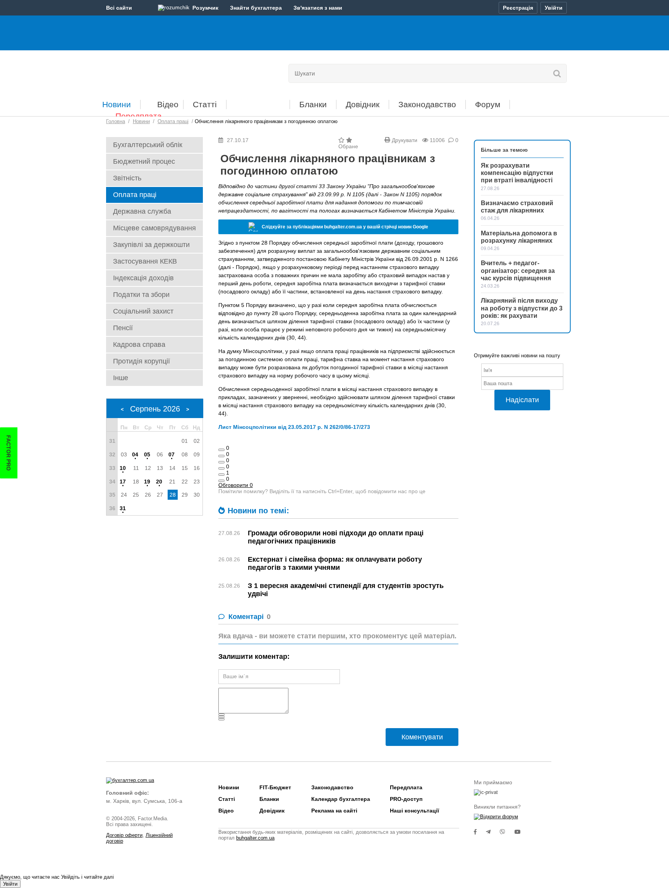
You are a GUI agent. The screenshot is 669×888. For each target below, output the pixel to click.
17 (123, 481)
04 (135, 454)
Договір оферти (124, 835)
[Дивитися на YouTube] (521, 832)
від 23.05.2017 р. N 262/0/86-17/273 (324, 427)
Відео (167, 104)
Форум (487, 104)
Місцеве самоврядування (154, 228)
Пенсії (123, 328)
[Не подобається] (221, 481)
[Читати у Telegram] (493, 832)
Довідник (362, 104)
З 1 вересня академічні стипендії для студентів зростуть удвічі (346, 590)
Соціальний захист (143, 311)
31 (123, 508)
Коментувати (422, 737)
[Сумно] (221, 468)
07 (171, 454)
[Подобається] (221, 450)
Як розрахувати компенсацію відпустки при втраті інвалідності (517, 172)
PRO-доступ (406, 799)
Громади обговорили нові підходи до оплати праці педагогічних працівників (336, 537)
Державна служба (142, 211)
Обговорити (235, 485)
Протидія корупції (141, 361)
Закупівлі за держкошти (151, 245)
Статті (205, 104)
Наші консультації (414, 810)
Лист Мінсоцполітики (248, 427)
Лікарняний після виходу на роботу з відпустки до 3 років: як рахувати (522, 308)
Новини (116, 104)
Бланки (313, 104)
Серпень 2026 (155, 409)
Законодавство (427, 104)
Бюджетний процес (144, 161)
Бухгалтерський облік (147, 145)
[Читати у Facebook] (480, 832)
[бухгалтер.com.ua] (159, 71)
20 (159, 481)
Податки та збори (141, 294)
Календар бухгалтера (340, 799)
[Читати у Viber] (507, 832)
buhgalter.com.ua (255, 838)
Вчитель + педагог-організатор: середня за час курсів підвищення (518, 270)
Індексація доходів (143, 278)
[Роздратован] (221, 474)
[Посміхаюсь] (221, 456)
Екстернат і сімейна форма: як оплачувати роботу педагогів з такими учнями (335, 563)
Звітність (127, 178)
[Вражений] (221, 462)
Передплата (138, 115)
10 (123, 468)
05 (147, 454)
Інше (120, 378)
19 (147, 481)
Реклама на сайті (334, 810)
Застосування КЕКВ (145, 261)
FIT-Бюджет (258, 101)
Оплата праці (134, 195)
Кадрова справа (139, 344)
